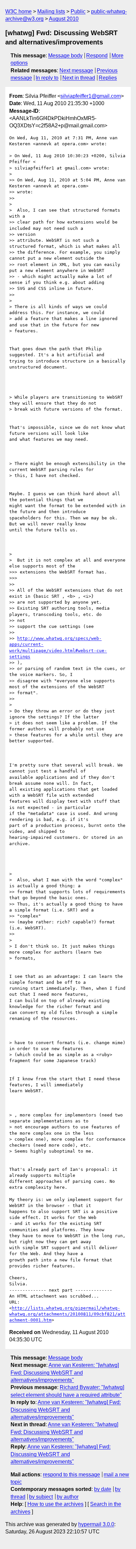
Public (78, 11)
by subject (41, 1497)
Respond (97, 55)
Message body (65, 55)
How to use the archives (55, 1504)
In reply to (47, 78)
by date (102, 1489)
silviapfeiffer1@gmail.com (90, 96)
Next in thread (78, 78)
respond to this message (71, 1474)
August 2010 (64, 19)
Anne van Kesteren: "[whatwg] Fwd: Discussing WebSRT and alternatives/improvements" (65, 1372)
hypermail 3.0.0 (96, 1524)
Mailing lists (51, 11)
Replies (108, 78)
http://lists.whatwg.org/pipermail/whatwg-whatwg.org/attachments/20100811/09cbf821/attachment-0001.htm (67, 1314)
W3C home (18, 11)
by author (68, 1497)
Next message (76, 70)
